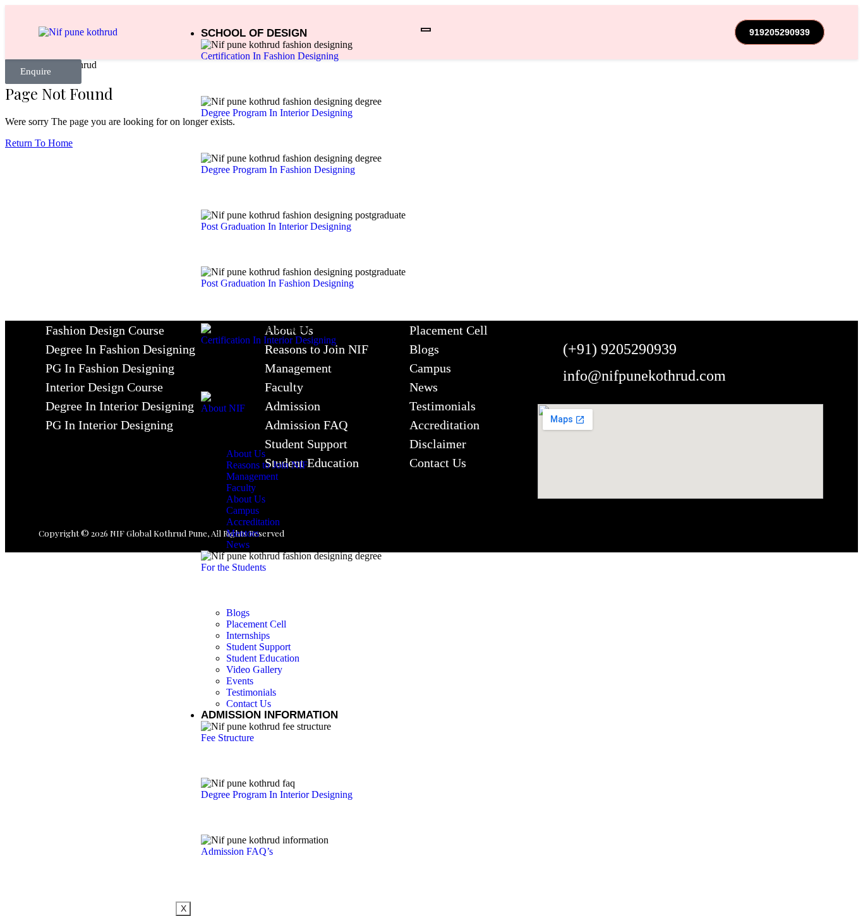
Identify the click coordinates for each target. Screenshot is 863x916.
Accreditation (444, 425)
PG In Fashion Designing (109, 368)
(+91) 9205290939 (620, 349)
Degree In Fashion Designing (120, 349)
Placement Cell (448, 330)
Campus (430, 368)
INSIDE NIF (228, 385)
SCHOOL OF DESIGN (254, 33)
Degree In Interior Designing (119, 406)
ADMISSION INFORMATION (269, 715)
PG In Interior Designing (109, 425)
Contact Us (437, 463)
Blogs (424, 349)
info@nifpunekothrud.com (644, 375)
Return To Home (39, 143)
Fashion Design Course (104, 330)
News (423, 387)
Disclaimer (437, 444)
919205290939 (779, 32)
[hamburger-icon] (426, 30)
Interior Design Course (104, 387)
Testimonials (442, 406)
